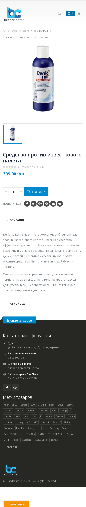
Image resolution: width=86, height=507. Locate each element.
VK (60, 204)
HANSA (7, 416)
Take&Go (31, 434)
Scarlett (65, 428)
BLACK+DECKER (38, 404)
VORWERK (58, 434)
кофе (16, 439)
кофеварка (26, 439)
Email (53, 204)
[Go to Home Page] (4, 30)
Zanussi (70, 434)
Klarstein (59, 416)
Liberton (71, 416)
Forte (53, 410)
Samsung (54, 428)
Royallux (20, 428)
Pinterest (47, 204)
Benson (24, 404)
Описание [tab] (17, 220)
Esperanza (43, 410)
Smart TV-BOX (10, 434)
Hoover (17, 416)
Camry (70, 404)
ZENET (7, 439)
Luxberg (19, 422)
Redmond (8, 428)
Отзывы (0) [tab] (17, 304)
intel (26, 416)
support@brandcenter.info (23, 367)
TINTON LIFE (44, 434)
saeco (44, 428)
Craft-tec (19, 410)
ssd (21, 434)
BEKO (14, 404)
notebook (45, 422)
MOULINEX (32, 422)
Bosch (51, 404)
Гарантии (11, 446)
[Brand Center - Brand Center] (14, 13)
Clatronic (8, 410)
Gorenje (63, 410)
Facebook (27, 204)
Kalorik (49, 416)
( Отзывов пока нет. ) (31, 167)
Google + (40, 204)
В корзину (39, 192)
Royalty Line (33, 428)
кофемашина (40, 439)
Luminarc (8, 422)
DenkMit (31, 410)
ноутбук (54, 439)
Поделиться (12, 203)
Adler (6, 404)
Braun (61, 404)
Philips (67, 422)
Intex (33, 416)
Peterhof (57, 422)
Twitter (34, 204)
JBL (41, 416)
